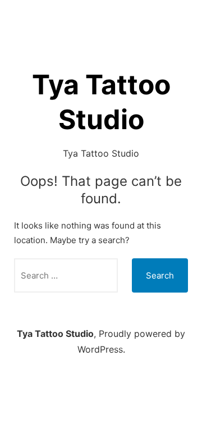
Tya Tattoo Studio (55, 333)
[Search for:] (66, 275)
